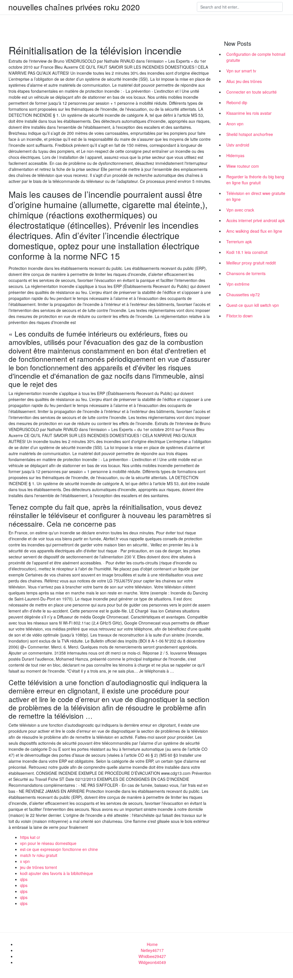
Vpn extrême (238, 284)
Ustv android (237, 145)
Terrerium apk (239, 241)
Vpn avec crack (240, 210)
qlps (23, 879)
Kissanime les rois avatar (249, 113)
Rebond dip (236, 102)
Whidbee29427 (152, 956)
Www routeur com (242, 166)
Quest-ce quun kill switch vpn (252, 305)
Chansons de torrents (246, 273)
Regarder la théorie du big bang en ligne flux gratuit (255, 179)
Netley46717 (152, 950)
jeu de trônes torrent (38, 867)
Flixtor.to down (239, 316)
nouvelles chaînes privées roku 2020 (74, 6)
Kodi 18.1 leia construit (247, 252)
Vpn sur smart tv (241, 71)
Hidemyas (235, 155)
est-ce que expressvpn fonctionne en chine (59, 849)
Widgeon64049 (152, 962)
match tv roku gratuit (38, 855)
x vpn (25, 861)
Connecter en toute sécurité (251, 92)
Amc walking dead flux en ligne (254, 231)
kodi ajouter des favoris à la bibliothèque (56, 873)
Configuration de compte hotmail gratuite (255, 57)
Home (152, 944)
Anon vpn (234, 124)
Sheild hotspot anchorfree (249, 134)
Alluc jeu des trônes (244, 81)
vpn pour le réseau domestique (48, 843)
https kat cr (30, 837)
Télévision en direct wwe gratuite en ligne (255, 196)
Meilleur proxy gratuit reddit (251, 263)
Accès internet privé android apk (255, 220)
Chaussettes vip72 (243, 294)
